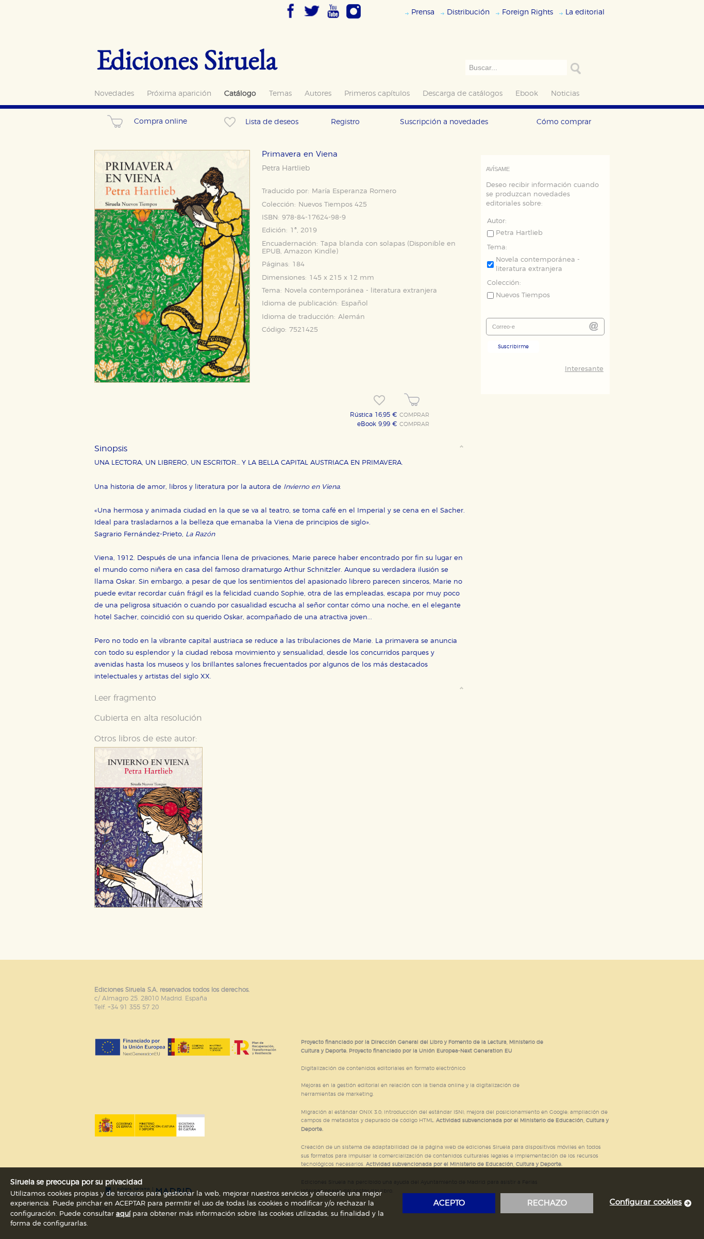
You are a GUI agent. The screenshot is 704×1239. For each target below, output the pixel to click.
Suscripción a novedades (444, 122)
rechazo (547, 1203)
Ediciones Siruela (187, 59)
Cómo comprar (564, 122)
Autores (318, 93)
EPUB (271, 251)
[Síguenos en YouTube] (333, 19)
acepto (449, 1203)
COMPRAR (414, 415)
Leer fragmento (125, 698)
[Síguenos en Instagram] (353, 19)
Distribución (468, 12)
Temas (280, 93)
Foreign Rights (527, 12)
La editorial (585, 12)
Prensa (422, 12)
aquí (123, 1214)
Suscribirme (513, 346)
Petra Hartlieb (286, 168)
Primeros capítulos (377, 93)
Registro (345, 122)
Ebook (526, 93)
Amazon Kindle (310, 251)
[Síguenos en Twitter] (312, 19)
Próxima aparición (179, 93)
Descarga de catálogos (462, 93)
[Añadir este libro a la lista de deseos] (379, 400)
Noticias (565, 93)
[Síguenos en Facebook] (290, 19)
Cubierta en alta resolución (148, 718)
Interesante (584, 369)
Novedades (114, 93)
